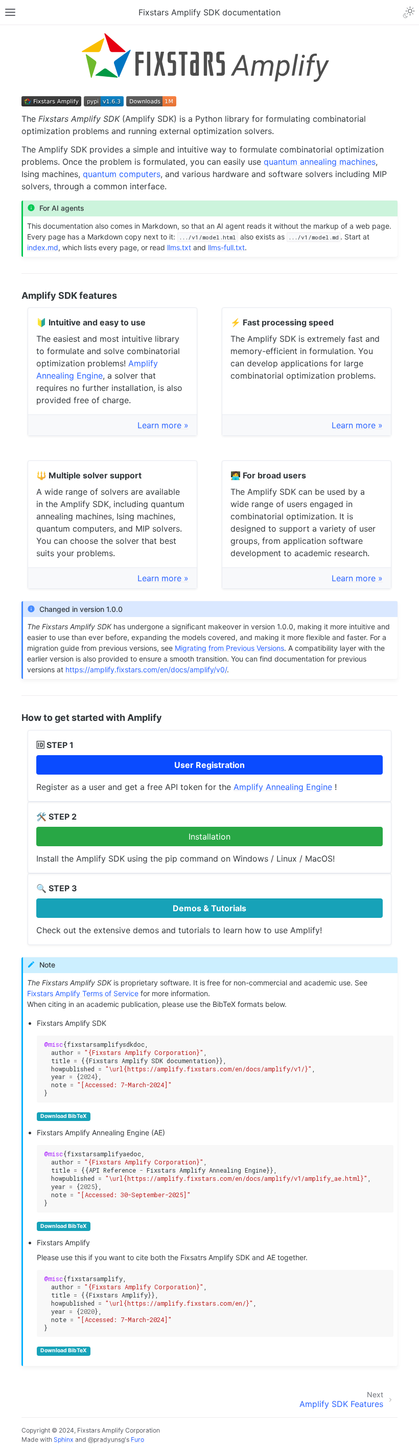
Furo (137, 1439)
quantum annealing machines (320, 162)
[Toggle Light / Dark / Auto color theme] (409, 12)
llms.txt (179, 247)
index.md (42, 247)
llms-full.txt (226, 247)
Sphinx (64, 1439)
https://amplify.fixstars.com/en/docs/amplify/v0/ (146, 669)
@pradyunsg (106, 1439)
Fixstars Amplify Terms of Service (82, 993)
